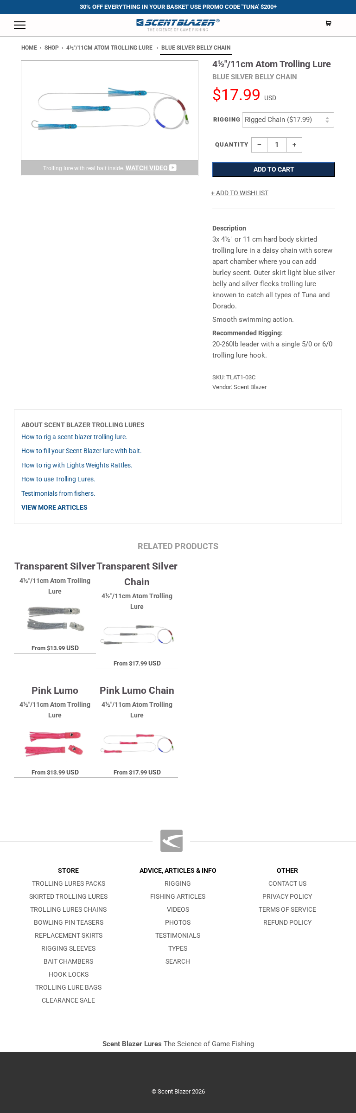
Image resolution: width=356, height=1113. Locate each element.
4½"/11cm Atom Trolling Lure (109, 48)
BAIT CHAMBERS (68, 962)
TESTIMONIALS (177, 936)
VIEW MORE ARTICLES (54, 508)
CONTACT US (287, 884)
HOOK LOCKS (69, 975)
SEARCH (177, 962)
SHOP (51, 48)
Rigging (227, 119)
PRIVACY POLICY (287, 897)
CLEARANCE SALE (68, 1000)
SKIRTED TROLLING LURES (68, 897)
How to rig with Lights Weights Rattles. (77, 465)
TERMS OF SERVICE (287, 910)
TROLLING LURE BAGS (68, 987)
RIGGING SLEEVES (68, 949)
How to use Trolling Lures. (58, 479)
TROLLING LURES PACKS (68, 884)
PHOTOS (178, 923)
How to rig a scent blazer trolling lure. (74, 437)
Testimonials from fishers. (58, 494)
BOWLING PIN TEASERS (68, 923)
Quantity (231, 144)
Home (29, 48)
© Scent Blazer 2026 (178, 1091)
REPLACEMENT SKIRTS (68, 936)
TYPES (177, 949)
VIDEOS (178, 910)
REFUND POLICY (287, 923)
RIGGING (178, 884)
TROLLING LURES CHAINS (68, 910)
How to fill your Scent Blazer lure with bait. (81, 451)
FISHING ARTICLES (177, 897)
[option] (109, 118)
